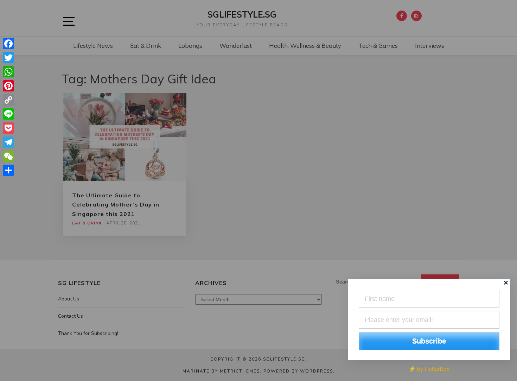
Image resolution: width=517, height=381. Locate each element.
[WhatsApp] (8, 72)
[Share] (8, 170)
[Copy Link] (8, 100)
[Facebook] (8, 44)
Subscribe (429, 341)
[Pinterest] (8, 86)
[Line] (8, 114)
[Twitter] (8, 58)
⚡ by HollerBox (429, 369)
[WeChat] (8, 156)
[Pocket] (8, 128)
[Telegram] (8, 142)
